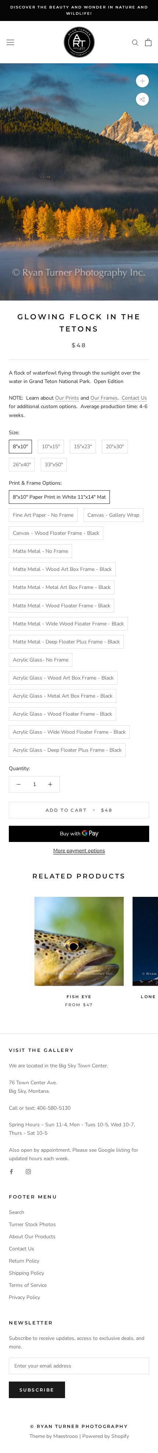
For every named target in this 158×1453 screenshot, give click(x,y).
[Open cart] (148, 42)
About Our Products (32, 1236)
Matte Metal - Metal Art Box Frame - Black (62, 587)
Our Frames (104, 397)
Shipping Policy (26, 1273)
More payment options (79, 850)
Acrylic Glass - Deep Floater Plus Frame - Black (67, 750)
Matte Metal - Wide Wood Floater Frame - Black (68, 623)
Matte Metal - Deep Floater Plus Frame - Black (66, 641)
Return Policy (24, 1260)
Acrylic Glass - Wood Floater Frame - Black (62, 713)
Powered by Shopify (105, 1436)
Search (16, 1212)
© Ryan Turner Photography (79, 1426)
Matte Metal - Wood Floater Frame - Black (61, 605)
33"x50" (54, 464)
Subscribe (36, 1390)
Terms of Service (28, 1285)
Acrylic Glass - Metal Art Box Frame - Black (62, 695)
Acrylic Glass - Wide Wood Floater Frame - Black (69, 732)
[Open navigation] (10, 42)
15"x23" (83, 446)
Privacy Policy (24, 1297)
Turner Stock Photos (32, 1224)
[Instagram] (28, 1171)
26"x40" (22, 464)
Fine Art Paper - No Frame (43, 515)
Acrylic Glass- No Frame (40, 659)
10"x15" (51, 446)
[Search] (135, 42)
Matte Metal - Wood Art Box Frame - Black (62, 569)
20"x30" (115, 446)
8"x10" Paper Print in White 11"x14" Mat (59, 497)
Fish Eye (79, 996)
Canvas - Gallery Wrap (113, 515)
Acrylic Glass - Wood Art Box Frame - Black (63, 677)
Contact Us (134, 397)
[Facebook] (11, 1171)
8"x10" (20, 446)
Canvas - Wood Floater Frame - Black (56, 533)
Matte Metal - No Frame (40, 551)
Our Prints (67, 397)
